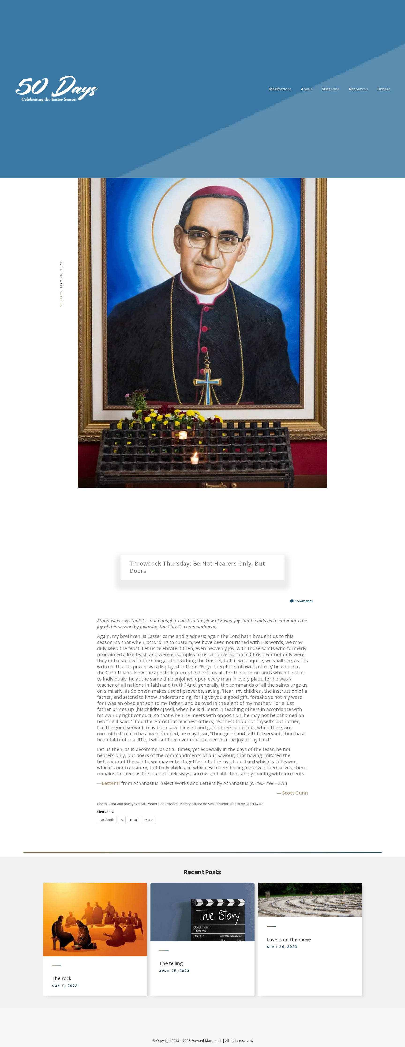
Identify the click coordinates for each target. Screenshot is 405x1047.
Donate (384, 89)
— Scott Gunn (292, 793)
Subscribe (331, 89)
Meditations (280, 89)
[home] (56, 89)
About (306, 89)
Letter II (111, 783)
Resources (358, 89)
